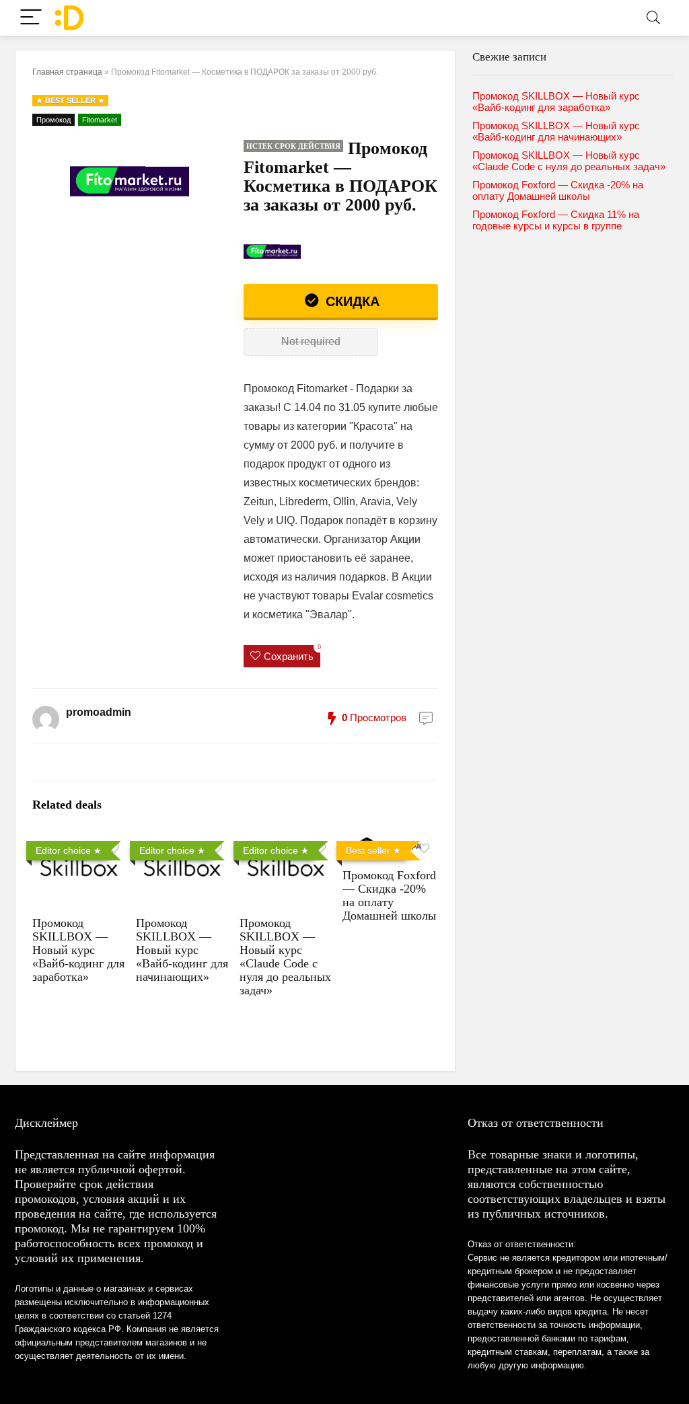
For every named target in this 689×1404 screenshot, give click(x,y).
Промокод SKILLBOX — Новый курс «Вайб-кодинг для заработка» (78, 950)
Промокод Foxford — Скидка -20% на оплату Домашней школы (389, 895)
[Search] (653, 18)
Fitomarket (99, 120)
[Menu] (31, 18)
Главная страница (67, 72)
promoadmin (98, 712)
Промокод (53, 120)
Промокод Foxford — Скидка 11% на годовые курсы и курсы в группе (555, 220)
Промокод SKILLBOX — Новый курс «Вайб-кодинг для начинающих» (182, 950)
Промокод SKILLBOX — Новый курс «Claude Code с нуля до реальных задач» (285, 956)
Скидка (350, 301)
